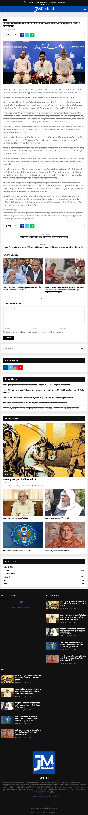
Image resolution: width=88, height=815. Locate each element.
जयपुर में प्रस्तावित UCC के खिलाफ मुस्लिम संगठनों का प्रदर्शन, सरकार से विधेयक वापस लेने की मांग (22, 288)
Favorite (27, 607)
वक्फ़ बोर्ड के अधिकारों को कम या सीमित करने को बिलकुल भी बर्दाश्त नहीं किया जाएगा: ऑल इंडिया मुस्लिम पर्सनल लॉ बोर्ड (44, 247)
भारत (2, 670)
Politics (6, 570)
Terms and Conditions (49, 813)
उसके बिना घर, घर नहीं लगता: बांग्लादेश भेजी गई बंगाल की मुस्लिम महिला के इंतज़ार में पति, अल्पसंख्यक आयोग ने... (73, 658)
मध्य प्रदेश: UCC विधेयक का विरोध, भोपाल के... (57, 518)
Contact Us (61, 2)
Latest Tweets (8, 596)
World (5, 580)
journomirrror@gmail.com (48, 796)
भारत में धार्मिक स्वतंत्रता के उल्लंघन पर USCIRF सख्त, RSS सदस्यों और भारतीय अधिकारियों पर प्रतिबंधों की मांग (35, 403)
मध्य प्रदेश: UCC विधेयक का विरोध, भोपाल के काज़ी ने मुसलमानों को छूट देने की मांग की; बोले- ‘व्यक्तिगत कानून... (73, 631)
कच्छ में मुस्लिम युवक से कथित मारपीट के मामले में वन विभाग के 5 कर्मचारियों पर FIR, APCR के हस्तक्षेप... (73, 603)
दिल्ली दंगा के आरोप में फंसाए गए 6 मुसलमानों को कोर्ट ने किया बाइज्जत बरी (44, 237)
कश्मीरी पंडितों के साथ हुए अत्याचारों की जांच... (16, 518)
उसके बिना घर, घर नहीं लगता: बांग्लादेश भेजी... (57, 550)
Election (6, 584)
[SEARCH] (82, 349)
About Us (53, 2)
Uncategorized (9, 574)
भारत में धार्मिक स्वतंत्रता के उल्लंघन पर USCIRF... (17, 550)
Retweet (20, 607)
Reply (14, 607)
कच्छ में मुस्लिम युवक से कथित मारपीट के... (20, 479)
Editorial (6, 577)
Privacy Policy (35, 813)
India (5, 20)
